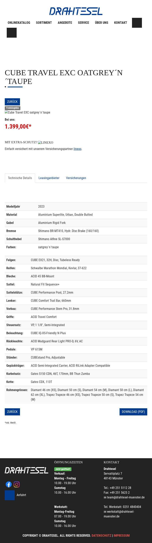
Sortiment (44, 23)
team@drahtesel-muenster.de (126, 497)
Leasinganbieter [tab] (49, 178)
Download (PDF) (133, 412)
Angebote (65, 23)
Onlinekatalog (19, 23)
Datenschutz (101, 535)
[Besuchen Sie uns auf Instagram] (12, 33)
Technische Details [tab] (20, 178)
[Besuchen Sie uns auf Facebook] (137, 23)
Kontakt (120, 23)
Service (83, 23)
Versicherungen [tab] (76, 178)
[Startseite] (76, 11)
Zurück (12, 102)
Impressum (122, 535)
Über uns (101, 23)
